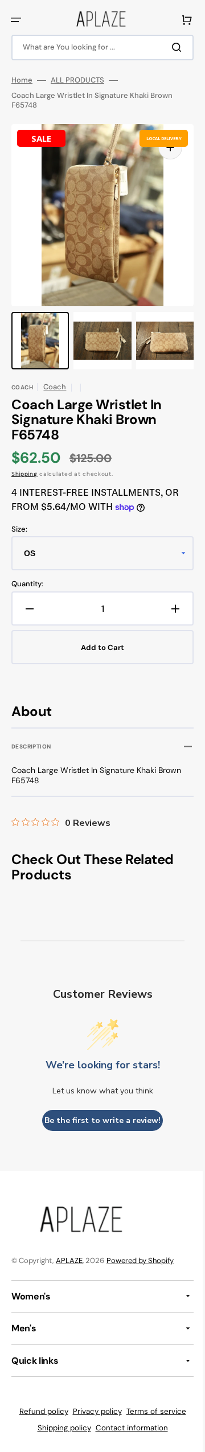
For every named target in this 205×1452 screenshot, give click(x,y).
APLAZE (69, 1260)
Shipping (24, 474)
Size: (19, 529)
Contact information (127, 1428)
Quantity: (27, 584)
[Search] (170, 47)
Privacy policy (92, 1411)
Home (21, 80)
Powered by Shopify (140, 1260)
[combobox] (98, 47)
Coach (54, 387)
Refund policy (39, 1411)
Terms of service (152, 1411)
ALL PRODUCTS (77, 80)
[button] (15, 19)
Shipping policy (60, 1428)
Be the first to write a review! (98, 1120)
